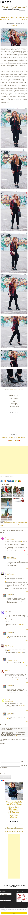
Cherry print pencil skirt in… (6, 495)
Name (22, 761)
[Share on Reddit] (16, 481)
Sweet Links (20, 652)
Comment (2, 743)
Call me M (9, 557)
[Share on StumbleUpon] (13, 481)
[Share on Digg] (9, 481)
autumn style (6, 522)
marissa (6, 670)
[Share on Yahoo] (15, 481)
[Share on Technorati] (18, 481)
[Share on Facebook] (1, 481)
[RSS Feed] (20, 481)
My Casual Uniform (21, 679)
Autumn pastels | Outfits (6, 507)
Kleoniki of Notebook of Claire (16, 389)
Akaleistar (7, 645)
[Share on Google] (10, 481)
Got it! (14, 913)
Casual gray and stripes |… (6, 518)
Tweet (2, 479)
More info (5, 910)
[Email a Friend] (4, 481)
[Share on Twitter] (2, 481)
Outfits (5, 521)
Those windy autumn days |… (18, 495)
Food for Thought (20, 550)
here (16, 735)
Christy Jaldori (8, 699)
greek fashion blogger (18, 522)
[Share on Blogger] (5, 481)
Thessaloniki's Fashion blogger (13, 524)
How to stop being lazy (21, 624)
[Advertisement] (14, 460)
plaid (6, 524)
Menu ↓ (14, 14)
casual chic (11, 522)
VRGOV (7, 611)
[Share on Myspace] (12, 481)
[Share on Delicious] (7, 481)
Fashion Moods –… (18, 507)
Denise (6, 538)
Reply (27, 554)
